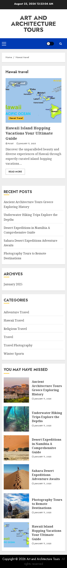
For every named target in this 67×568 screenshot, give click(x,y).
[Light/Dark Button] (50, 43)
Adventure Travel (16, 312)
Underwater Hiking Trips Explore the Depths (47, 417)
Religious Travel (15, 329)
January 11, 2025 (27, 143)
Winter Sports (14, 354)
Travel (8, 337)
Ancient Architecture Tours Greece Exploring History (47, 388)
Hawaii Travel (16, 118)
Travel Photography (18, 345)
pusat (11, 143)
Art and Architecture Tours (33, 24)
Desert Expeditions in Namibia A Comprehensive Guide (46, 446)
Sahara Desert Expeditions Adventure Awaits (46, 475)
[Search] (60, 43)
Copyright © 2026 (14, 559)
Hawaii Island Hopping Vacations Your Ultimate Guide (29, 133)
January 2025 (13, 284)
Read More (15, 171)
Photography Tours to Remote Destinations (47, 504)
